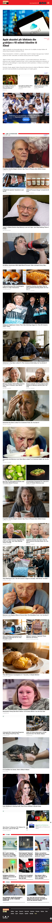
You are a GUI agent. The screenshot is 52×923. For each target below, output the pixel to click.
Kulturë (12, 913)
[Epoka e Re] (5, 3)
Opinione (32, 911)
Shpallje (31, 913)
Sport (16, 913)
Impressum (5, 918)
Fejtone (42, 911)
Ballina (12, 911)
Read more (26, 119)
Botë (46, 911)
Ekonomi (21, 911)
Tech (36, 913)
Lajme (16, 911)
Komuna (37, 911)
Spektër (26, 913)
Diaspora (21, 913)
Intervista (27, 911)
